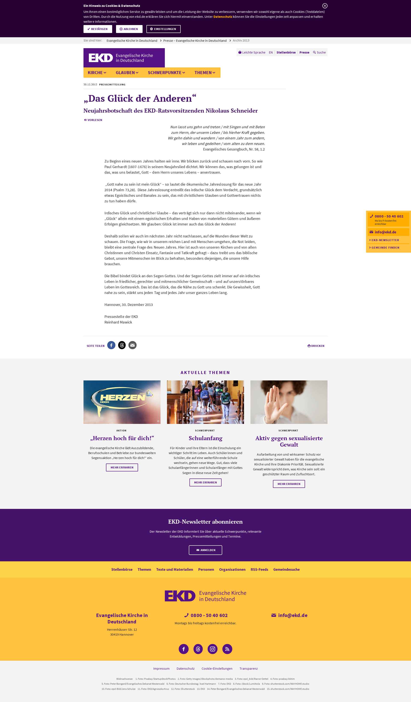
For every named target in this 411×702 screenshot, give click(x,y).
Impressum (161, 668)
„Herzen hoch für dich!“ (122, 438)
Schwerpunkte (165, 72)
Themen (203, 72)
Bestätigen (99, 29)
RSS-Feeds (259, 569)
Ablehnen (131, 29)
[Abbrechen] (325, 6)
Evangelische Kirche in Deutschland (132, 40)
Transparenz (249, 668)
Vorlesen (95, 120)
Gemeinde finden (385, 247)
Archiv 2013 (241, 40)
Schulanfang (205, 438)
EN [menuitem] (271, 52)
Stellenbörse (122, 569)
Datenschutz (222, 16)
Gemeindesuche (286, 569)
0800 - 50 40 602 (389, 216)
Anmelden (207, 550)
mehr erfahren (122, 467)
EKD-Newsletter (385, 240)
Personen (206, 569)
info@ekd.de (385, 232)
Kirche (95, 72)
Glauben (125, 72)
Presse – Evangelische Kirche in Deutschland (195, 40)
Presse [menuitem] (304, 52)
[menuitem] (252, 52)
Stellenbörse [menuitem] (286, 52)
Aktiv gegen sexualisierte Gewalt (289, 441)
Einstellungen (165, 29)
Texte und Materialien (174, 569)
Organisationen (232, 569)
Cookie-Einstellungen (217, 668)
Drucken (317, 346)
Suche (321, 52)
